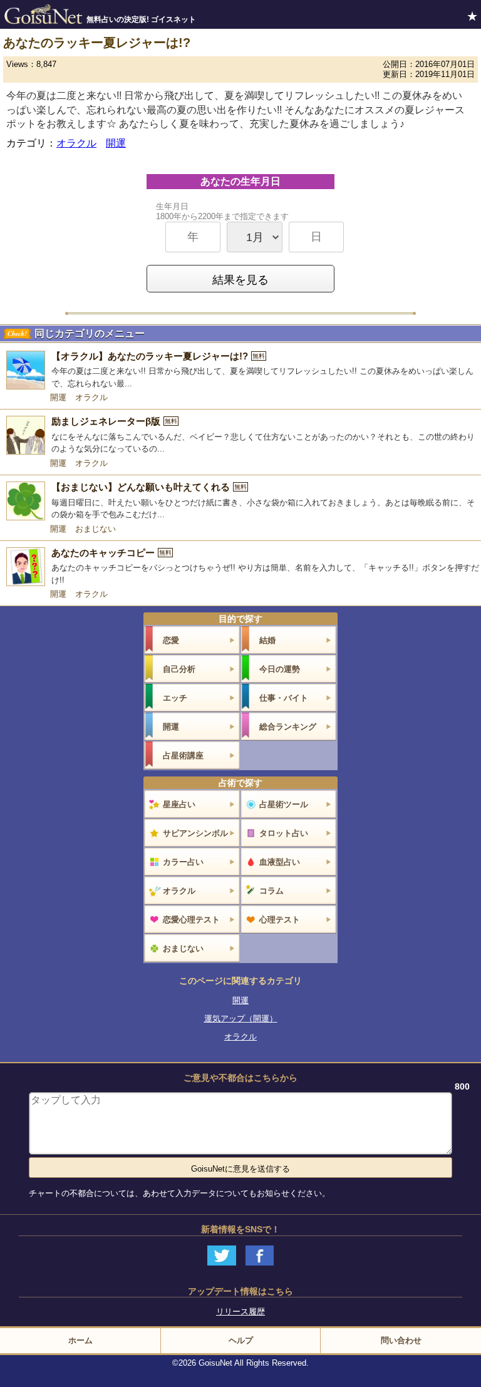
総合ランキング (287, 726)
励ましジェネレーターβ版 (114, 421)
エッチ (175, 698)
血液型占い (279, 862)
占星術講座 (183, 755)
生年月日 (222, 211)
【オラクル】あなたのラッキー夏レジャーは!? (158, 356)
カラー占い (183, 862)
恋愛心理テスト (191, 919)
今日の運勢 (279, 669)
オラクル (76, 143)
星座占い (179, 804)
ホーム (80, 1340)
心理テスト (279, 919)
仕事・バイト (283, 698)
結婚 (267, 640)
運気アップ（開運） (240, 1018)
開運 (116, 143)
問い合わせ (401, 1340)
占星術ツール (283, 804)
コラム (271, 890)
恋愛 (171, 640)
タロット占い (283, 833)
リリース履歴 (240, 1311)
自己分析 (179, 669)
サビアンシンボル (195, 833)
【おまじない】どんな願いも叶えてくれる (149, 487)
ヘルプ (241, 1340)
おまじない (95, 529)
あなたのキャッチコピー (111, 552)
